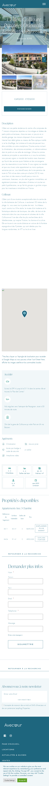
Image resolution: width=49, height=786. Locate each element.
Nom (11, 572)
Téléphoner (13, 611)
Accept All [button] (22, 780)
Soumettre (24, 700)
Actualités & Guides (14, 755)
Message (11, 623)
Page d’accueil (10, 744)
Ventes (6, 760)
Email (11, 598)
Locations (8, 749)
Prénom (10, 577)
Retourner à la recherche (24, 554)
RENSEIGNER (24, 109)
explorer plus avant (41, 528)
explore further (41, 539)
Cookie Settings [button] (10, 780)
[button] (44, 59)
